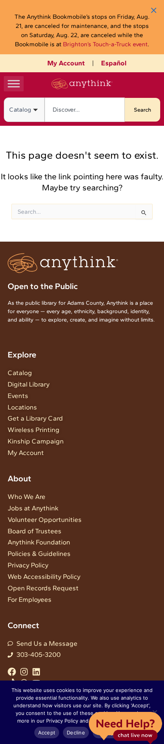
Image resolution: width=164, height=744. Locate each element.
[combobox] (85, 109)
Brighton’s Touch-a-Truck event (105, 44)
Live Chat (125, 727)
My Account (66, 63)
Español (114, 63)
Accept (47, 732)
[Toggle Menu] (14, 83)
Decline (76, 732)
